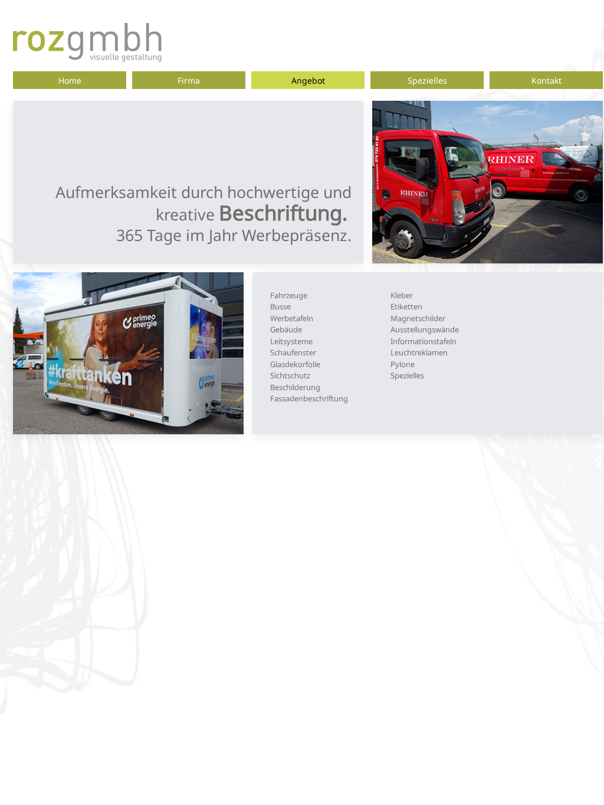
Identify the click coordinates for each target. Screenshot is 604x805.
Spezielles (427, 80)
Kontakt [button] (546, 80)
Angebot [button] (308, 80)
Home (69, 80)
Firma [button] (189, 80)
